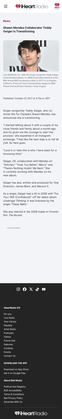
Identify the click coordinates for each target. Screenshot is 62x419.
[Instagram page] (18, 289)
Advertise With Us (13, 401)
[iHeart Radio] (57, 6)
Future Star (9, 340)
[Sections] (6, 6)
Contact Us (9, 355)
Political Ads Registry (15, 386)
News (6, 21)
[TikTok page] (37, 289)
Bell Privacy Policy (13, 398)
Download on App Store (16, 369)
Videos (7, 336)
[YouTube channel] (44, 289)
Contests (8, 348)
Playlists (8, 325)
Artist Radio (10, 329)
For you (7, 314)
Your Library (10, 321)
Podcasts (9, 333)
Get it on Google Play (15, 373)
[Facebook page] (25, 289)
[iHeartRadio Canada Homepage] (32, 6)
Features (8, 344)
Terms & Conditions (14, 394)
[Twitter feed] (31, 289)
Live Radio (9, 317)
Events (7, 352)
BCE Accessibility (13, 390)
